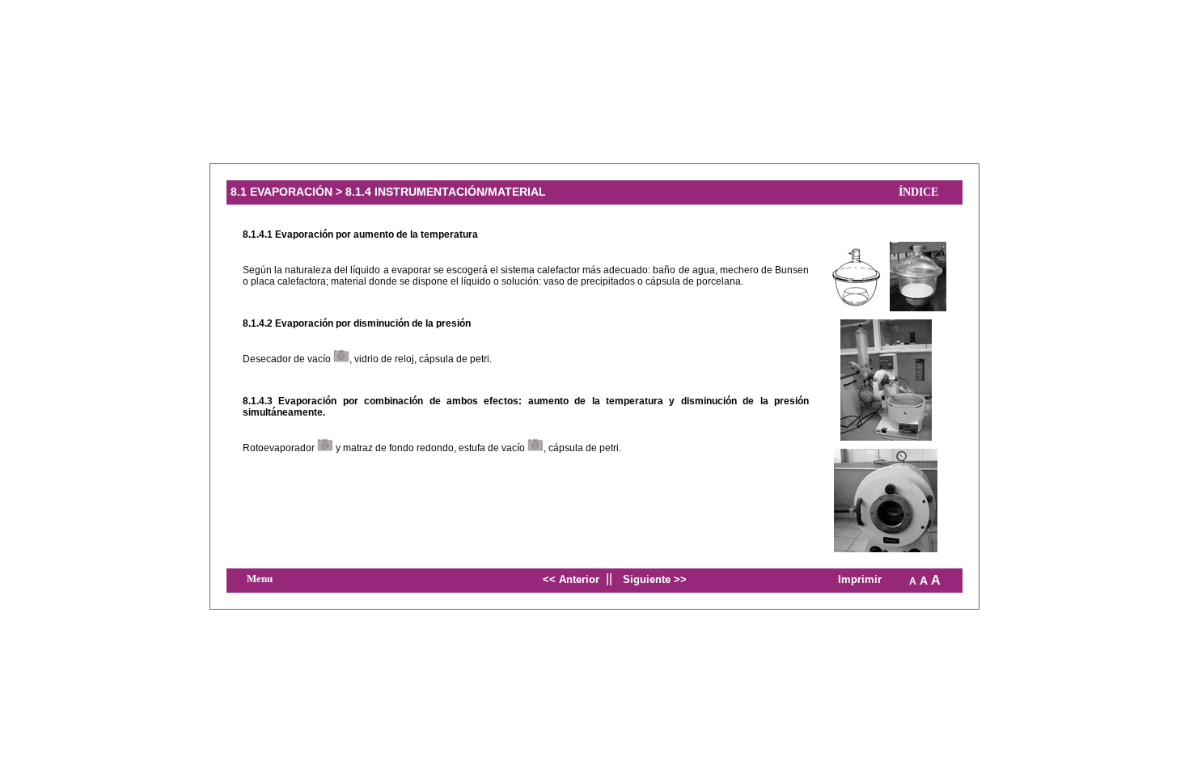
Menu (260, 578)
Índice (918, 192)
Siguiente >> (655, 579)
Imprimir (860, 579)
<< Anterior (571, 579)
